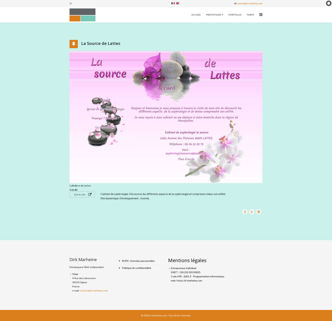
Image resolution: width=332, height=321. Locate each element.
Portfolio (235, 14)
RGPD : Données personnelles (138, 260)
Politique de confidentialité (136, 267)
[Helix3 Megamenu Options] (260, 14)
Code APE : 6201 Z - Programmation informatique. (198, 276)
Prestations (213, 14)
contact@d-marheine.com (249, 3)
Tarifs (250, 14)
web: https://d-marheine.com (186, 280)
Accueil (196, 14)
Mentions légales (187, 260)
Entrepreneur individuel (183, 268)
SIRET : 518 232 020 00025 (185, 272)
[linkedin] (71, 3)
